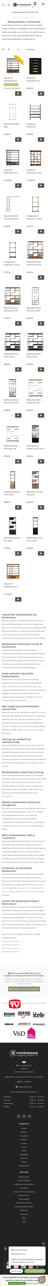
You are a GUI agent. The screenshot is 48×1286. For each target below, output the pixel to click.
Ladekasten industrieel (10, 941)
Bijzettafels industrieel (10, 952)
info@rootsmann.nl (25, 1087)
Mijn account (24, 1177)
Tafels (24, 1151)
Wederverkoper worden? (24, 1207)
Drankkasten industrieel (11, 948)
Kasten (24, 1128)
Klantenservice (24, 1195)
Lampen (24, 1143)
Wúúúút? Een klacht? (24, 1203)
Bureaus (24, 1132)
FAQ (24, 1221)
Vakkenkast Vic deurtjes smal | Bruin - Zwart (35, 449)
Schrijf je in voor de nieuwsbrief (25, 989)
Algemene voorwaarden (24, 1184)
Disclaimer (24, 1188)
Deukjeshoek (24, 1166)
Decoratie (24, 1136)
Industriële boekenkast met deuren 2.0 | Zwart (34, 81)
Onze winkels (24, 1199)
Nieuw (24, 1162)
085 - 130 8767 (25, 1082)
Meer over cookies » (33, 1283)
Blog (24, 1218)
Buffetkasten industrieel (11, 945)
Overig (24, 1147)
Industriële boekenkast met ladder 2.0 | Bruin (11, 81)
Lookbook (24, 1158)
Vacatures (24, 1214)
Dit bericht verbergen (16, 1283)
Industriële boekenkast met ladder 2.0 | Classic (12, 586)
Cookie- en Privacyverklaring (24, 1192)
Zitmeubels (24, 1154)
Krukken (24, 1139)
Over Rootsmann (24, 1180)
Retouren (24, 1210)
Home (14, 17)
